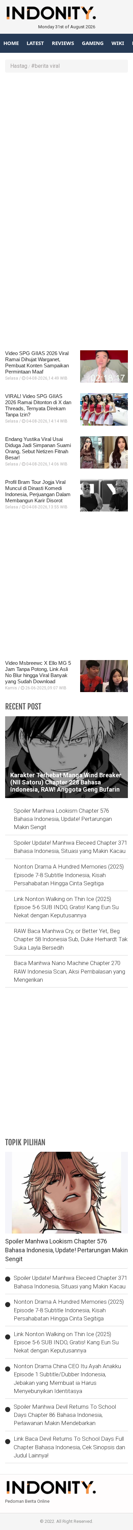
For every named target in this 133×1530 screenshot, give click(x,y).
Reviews (63, 43)
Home (11, 43)
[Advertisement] (66, 145)
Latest (35, 43)
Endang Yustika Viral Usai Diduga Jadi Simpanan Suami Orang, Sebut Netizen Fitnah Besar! (38, 448)
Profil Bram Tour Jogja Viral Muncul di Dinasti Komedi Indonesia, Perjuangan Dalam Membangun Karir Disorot (38, 491)
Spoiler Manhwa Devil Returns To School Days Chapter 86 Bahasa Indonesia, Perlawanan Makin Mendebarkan (65, 1415)
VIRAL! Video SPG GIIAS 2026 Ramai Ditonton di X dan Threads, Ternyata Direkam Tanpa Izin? (38, 405)
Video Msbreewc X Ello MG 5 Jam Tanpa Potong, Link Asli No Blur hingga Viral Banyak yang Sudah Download (38, 672)
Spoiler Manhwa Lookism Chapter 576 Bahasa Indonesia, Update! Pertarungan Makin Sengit (63, 819)
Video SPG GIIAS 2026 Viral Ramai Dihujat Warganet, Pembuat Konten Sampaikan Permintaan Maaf (37, 362)
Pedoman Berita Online (27, 1501)
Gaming (93, 43)
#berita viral (45, 66)
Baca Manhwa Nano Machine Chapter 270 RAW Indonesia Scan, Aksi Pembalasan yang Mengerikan (69, 971)
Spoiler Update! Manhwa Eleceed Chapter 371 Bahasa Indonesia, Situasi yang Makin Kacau (70, 846)
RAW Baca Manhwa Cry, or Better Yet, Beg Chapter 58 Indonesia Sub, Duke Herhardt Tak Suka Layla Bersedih (71, 939)
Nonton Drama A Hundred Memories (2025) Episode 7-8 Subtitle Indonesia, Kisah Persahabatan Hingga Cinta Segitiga (69, 875)
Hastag (18, 66)
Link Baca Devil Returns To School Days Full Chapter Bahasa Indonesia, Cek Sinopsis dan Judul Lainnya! (69, 1447)
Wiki (118, 43)
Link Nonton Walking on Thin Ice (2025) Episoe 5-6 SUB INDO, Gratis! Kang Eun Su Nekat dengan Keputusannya (66, 907)
